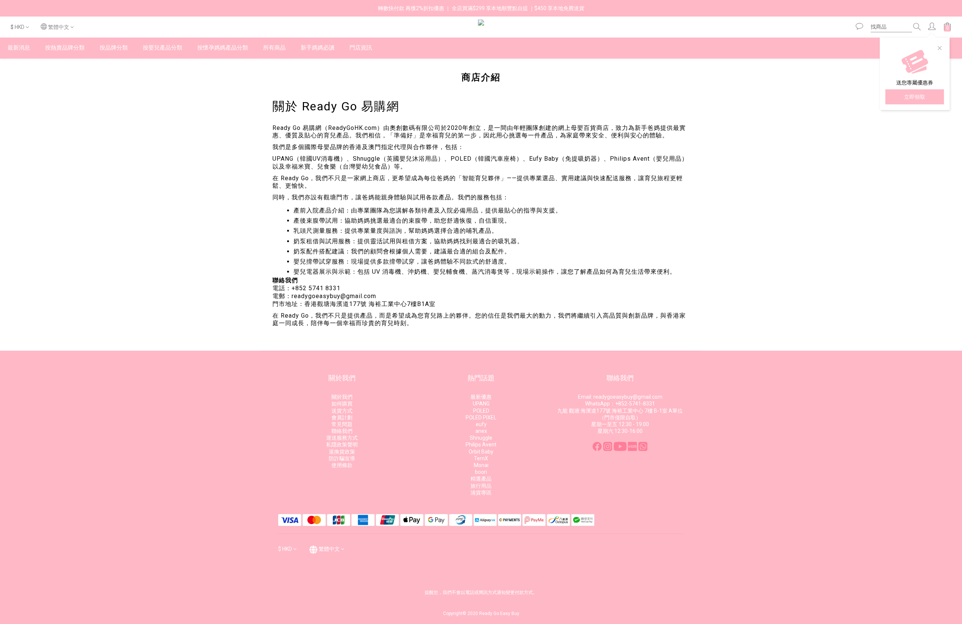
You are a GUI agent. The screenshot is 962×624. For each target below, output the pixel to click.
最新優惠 (481, 397)
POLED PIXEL (481, 417)
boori (481, 472)
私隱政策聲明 (342, 445)
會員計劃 (341, 417)
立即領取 (914, 97)
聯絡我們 (341, 431)
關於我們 (341, 397)
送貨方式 (341, 411)
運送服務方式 (342, 438)
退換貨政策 (342, 452)
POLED (481, 411)
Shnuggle (481, 438)
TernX (481, 458)
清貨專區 (481, 493)
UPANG (481, 404)
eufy (481, 424)
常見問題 (341, 424)
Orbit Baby (481, 452)
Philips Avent (481, 445)
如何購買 (341, 404)
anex (481, 431)
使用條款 (341, 465)
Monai (481, 465)
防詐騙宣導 (342, 458)
